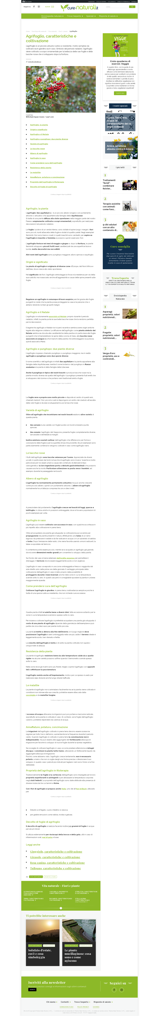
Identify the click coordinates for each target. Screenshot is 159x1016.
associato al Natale (57, 316)
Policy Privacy (83, 1007)
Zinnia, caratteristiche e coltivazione (33, 899)
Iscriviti (47, 7)
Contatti (65, 1002)
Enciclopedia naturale (51, 16)
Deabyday (91, 1)
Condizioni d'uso (66, 1007)
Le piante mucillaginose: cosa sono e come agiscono (33, 893)
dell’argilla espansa (66, 558)
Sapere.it (134, 1)
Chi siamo (50, 1002)
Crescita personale (123, 1)
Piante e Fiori (50, 876)
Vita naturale (36, 876)
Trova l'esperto (74, 16)
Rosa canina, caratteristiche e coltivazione (57, 862)
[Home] (79, 8)
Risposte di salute (107, 16)
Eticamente (112, 1)
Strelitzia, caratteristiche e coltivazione (86, 892)
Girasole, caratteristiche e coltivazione (55, 857)
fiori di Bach (81, 789)
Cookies (96, 1007)
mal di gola (47, 837)
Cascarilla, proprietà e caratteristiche (58, 892)
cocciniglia (31, 695)
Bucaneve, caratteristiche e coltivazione (60, 899)
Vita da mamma (101, 1)
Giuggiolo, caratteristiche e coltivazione (56, 851)
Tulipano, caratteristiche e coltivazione (55, 868)
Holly (64, 789)
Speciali (90, 16)
